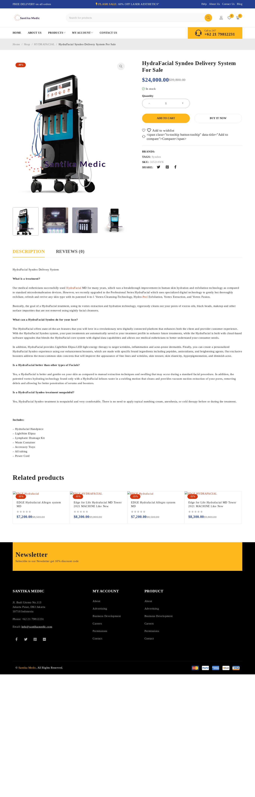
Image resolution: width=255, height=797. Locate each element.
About (96, 601)
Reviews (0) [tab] (70, 251)
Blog (239, 4)
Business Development (107, 616)
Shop (27, 44)
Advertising (100, 608)
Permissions (100, 631)
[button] (121, 66)
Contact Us (228, 4)
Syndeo (156, 156)
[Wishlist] (158, 130)
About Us (214, 4)
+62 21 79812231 (219, 34)
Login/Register (221, 18)
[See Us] (35, 639)
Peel (145, 296)
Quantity (147, 95)
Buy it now (218, 118)
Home (16, 44)
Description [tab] (29, 251)
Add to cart (166, 118)
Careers (97, 623)
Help (204, 4)
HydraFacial (73, 287)
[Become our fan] (16, 639)
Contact (97, 638)
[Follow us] (25, 639)
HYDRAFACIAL (44, 44)
